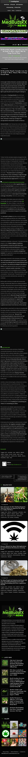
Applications (11, 551)
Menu (3, 44)
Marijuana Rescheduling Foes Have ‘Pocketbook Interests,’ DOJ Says (16, 709)
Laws (21, 454)
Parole (13, 4)
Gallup (21, 514)
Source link (3, 449)
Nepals (19, 456)
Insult (18, 454)
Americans (14, 512)
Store (13, 10)
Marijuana (19, 515)
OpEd (2, 592)
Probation (20, 4)
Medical (15, 590)
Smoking (16, 517)
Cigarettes (3, 514)
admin (9, 462)
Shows (11, 517)
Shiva (8, 457)
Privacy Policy (6, 751)
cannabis (10, 452)
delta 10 (18, 452)
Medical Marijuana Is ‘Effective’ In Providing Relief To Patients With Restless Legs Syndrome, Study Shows (17, 701)
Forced (10, 454)
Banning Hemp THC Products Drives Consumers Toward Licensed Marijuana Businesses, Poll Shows (21, 478)
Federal (7, 588)
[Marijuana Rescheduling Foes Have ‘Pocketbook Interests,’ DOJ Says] (5, 710)
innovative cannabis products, (9, 636)
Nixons (23, 456)
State (2, 594)
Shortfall (18, 7)
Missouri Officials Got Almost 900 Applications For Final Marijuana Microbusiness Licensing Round (13, 548)
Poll (8, 517)
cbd (14, 452)
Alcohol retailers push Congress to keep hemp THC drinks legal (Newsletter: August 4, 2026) (18, 692)
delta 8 (22, 452)
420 (6, 452)
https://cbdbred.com (16, 464)
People (10, 592)
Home (9, 10)
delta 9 (2, 454)
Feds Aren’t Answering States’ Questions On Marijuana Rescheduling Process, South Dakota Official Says (16, 664)
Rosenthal (3, 457)
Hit (5, 515)
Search (24, 44)
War (11, 457)
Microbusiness (16, 555)
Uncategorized (4, 68)
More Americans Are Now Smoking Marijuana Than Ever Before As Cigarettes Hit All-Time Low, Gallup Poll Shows (13, 508)
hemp (14, 454)
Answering (10, 7)
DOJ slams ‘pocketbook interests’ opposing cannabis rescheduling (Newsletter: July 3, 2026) (18, 673)
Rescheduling (22, 592)
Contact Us (18, 10)
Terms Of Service (14, 751)
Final (12, 553)
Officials (9, 557)
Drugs (6, 454)
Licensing (20, 553)
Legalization (16, 588)
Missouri (23, 555)
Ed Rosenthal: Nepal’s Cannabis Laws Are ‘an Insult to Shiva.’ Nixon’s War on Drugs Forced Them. (14, 72)
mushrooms (14, 456)
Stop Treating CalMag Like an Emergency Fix (6, 476)
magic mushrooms (5, 456)
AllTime (7, 4)
